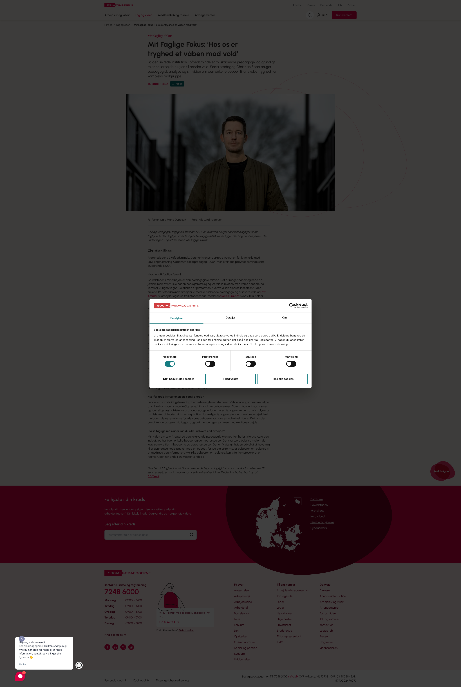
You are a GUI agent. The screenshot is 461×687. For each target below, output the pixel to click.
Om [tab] (284, 317)
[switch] (210, 364)
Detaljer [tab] (231, 317)
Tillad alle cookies (282, 378)
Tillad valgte (230, 378)
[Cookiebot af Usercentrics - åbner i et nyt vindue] (292, 305)
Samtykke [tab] (176, 318)
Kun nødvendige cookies (178, 378)
